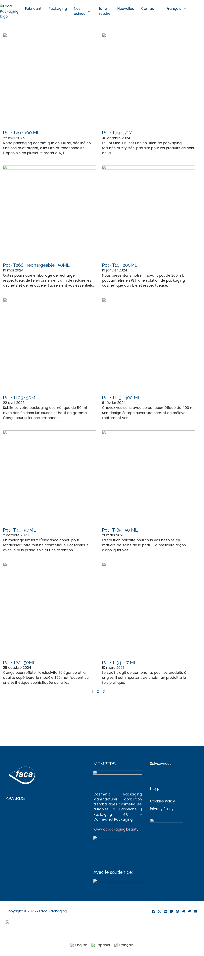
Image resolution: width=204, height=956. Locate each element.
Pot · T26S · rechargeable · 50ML (36, 265)
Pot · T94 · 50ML (19, 530)
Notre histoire (104, 11)
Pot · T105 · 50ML (20, 397)
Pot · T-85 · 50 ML (120, 530)
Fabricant (33, 8)
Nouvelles (125, 8)
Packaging (57, 8)
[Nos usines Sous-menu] (89, 11)
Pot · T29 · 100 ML (21, 132)
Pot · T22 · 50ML (19, 662)
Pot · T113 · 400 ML (121, 397)
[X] (160, 911)
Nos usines (79, 11)
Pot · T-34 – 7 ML (119, 662)
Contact (148, 8)
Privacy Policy (162, 808)
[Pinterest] (177, 911)
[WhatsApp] (172, 911)
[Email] (195, 911)
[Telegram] (183, 911)
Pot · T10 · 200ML (119, 265)
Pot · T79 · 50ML (118, 132)
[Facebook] (154, 911)
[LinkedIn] (166, 911)
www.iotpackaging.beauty (115, 829)
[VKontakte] (189, 911)
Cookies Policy (162, 801)
